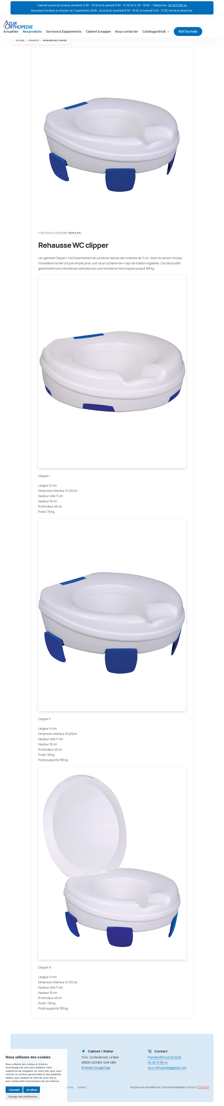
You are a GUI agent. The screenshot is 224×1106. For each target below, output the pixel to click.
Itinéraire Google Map (95, 1068)
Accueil (20, 40)
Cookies (82, 1087)
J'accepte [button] (14, 1089)
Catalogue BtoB (154, 31)
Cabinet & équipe (98, 31)
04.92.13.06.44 (177, 5)
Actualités (11, 31)
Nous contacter (126, 31)
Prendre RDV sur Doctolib (164, 1057)
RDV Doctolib (188, 31)
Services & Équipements (63, 31)
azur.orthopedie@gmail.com (167, 1068)
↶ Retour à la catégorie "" (60, 232)
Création (191, 1087)
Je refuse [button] (31, 1089)
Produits (34, 40)
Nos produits (32, 31)
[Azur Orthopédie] (18, 24)
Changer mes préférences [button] (22, 1096)
